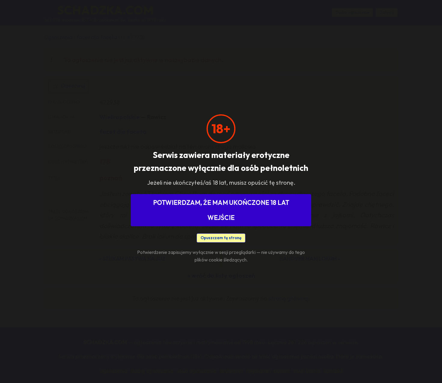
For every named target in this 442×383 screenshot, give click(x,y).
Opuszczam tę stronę (221, 237)
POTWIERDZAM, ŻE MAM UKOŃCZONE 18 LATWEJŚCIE (221, 210)
